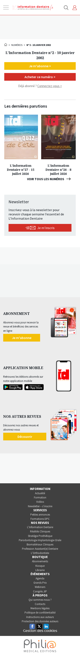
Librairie (40, 570)
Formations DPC (40, 519)
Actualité (40, 493)
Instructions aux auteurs (40, 617)
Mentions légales (40, 608)
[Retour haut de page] (72, 645)
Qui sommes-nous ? (40, 600)
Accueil (6, 44)
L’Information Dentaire (40, 527)
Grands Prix (40, 582)
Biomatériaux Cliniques (40, 544)
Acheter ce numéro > (40, 77)
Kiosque (40, 566)
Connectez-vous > (49, 86)
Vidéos (40, 502)
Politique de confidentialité (40, 612)
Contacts (40, 604)
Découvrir (24, 436)
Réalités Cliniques (40, 531)
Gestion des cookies (40, 631)
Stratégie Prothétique (40, 536)
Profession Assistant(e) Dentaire (40, 549)
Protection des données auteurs (40, 621)
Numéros (16, 45)
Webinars (40, 587)
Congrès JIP (40, 591)
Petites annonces (40, 514)
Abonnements (40, 561)
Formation (40, 497)
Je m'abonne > (40, 66)
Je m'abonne (21, 338)
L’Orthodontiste (40, 553)
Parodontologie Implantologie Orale (40, 540)
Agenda (40, 578)
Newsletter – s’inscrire (40, 506)
